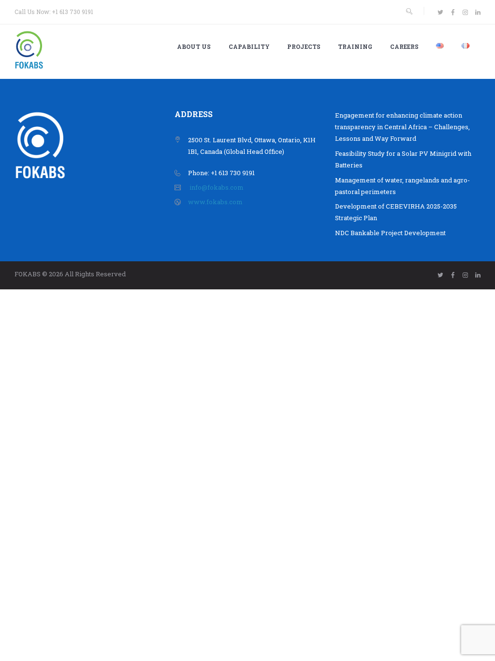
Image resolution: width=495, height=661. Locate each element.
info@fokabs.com (216, 187)
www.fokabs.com (215, 201)
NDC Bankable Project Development (390, 232)
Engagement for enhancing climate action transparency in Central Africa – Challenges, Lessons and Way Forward (402, 127)
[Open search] (409, 11)
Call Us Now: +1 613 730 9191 (54, 11)
